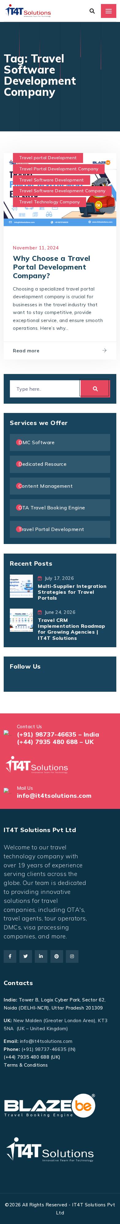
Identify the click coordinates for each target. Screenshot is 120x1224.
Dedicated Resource (42, 464)
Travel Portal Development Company (58, 169)
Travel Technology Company (49, 202)
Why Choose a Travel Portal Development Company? (51, 267)
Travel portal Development (48, 157)
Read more (26, 351)
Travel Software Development (51, 180)
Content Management (45, 486)
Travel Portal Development (51, 529)
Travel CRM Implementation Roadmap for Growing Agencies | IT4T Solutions (71, 629)
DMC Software (36, 442)
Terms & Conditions (26, 1065)
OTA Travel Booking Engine (51, 507)
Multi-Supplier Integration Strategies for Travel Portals (72, 592)
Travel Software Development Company (62, 190)
